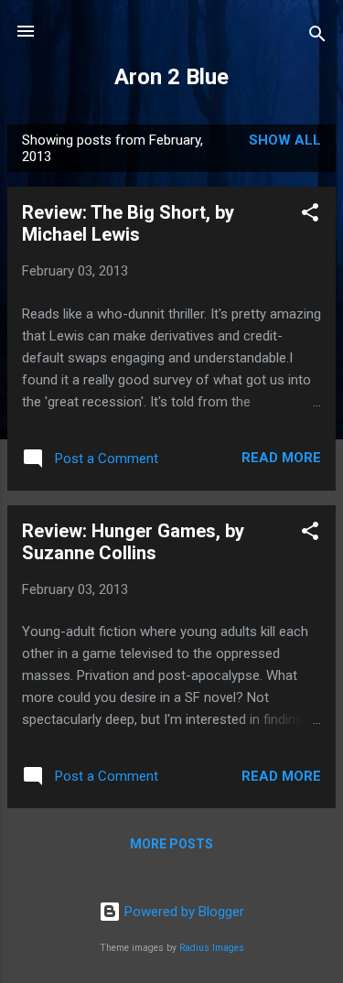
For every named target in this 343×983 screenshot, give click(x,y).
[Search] (317, 37)
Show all (285, 140)
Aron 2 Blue (171, 77)
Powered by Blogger (182, 911)
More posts (171, 844)
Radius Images (211, 948)
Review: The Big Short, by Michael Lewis (128, 223)
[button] (310, 215)
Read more (281, 457)
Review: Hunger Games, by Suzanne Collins (133, 542)
